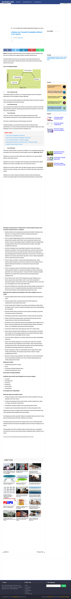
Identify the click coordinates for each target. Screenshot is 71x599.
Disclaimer (27, 588)
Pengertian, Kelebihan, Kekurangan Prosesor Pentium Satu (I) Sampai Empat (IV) (35, 473)
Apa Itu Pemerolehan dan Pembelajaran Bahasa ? (21, 483)
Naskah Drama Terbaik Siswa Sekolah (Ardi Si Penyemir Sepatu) (21, 142)
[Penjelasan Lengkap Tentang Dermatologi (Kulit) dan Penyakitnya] (22, 501)
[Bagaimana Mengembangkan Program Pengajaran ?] (9, 478)
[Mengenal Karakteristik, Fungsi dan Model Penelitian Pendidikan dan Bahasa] (35, 501)
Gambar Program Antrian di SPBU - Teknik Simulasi (8, 507)
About (26, 585)
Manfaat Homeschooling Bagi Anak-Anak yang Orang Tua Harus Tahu (22, 495)
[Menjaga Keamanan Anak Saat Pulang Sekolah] (22, 466)
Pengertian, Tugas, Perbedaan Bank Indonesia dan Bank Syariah (22, 519)
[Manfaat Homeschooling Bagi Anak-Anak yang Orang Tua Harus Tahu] (22, 490)
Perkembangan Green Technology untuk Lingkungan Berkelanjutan (55, 107)
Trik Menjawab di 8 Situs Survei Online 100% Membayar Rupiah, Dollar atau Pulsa (57, 58)
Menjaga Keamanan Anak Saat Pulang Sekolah (22, 472)
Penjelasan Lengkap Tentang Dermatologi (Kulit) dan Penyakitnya (22, 507)
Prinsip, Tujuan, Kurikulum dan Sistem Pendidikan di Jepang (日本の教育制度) (9, 472)
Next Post (6, 552)
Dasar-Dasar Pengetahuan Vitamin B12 (15, 135)
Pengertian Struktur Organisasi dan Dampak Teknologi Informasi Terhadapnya (7, 496)
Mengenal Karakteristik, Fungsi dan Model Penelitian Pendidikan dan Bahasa (34, 507)
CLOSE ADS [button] (6, 3)
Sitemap (27, 592)
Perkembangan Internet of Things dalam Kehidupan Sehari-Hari (55, 102)
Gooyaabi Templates (64, 596)
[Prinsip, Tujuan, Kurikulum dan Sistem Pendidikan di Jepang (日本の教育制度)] (9, 466)
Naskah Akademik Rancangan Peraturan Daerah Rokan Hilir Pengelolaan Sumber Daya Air (35, 495)
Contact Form (28, 587)
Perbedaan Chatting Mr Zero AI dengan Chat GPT (54, 86)
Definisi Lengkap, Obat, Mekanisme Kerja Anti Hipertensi (33, 519)
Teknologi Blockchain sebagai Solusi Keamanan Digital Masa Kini (55, 97)
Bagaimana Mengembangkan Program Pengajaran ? (9, 483)
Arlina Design (50, 596)
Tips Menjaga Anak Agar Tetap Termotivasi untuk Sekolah (35, 483)
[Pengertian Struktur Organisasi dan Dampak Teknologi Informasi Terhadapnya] (9, 490)
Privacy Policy (28, 590)
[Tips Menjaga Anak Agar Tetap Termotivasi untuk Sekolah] (35, 478)
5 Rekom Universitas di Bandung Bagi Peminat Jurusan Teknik (9, 519)
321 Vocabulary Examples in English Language (17, 140)
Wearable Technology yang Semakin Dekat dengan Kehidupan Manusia (55, 92)
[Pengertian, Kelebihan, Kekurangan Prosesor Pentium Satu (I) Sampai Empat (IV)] (35, 466)
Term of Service (28, 593)
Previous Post (40, 552)
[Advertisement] (35, 15)
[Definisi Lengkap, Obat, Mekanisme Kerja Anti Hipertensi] (35, 513)
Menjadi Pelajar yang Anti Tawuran (14, 144)
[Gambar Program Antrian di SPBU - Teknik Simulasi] (9, 501)
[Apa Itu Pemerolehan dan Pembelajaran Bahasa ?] (22, 478)
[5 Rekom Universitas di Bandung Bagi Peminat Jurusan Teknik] (9, 513)
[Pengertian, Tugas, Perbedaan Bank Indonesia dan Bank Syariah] (22, 513)
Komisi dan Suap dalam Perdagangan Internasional (18, 137)
